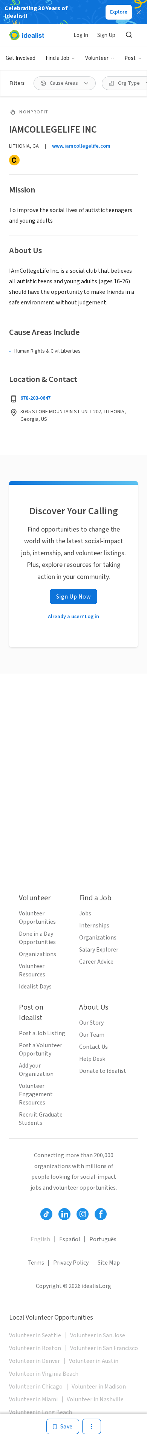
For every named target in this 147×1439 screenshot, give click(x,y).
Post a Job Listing (42, 1033)
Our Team (91, 1035)
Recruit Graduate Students (41, 1119)
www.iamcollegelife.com (81, 146)
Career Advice (96, 962)
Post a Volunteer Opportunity (40, 1049)
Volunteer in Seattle (35, 1335)
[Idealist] (26, 35)
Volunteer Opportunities (37, 917)
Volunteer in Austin (93, 1361)
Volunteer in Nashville (95, 1399)
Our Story (91, 1023)
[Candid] (14, 160)
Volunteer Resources (32, 970)
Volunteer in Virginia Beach (43, 1374)
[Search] (129, 35)
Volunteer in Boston (35, 1348)
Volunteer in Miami (33, 1399)
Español (69, 1239)
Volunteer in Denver (34, 1361)
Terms (36, 1263)
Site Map (109, 1263)
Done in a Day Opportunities (37, 938)
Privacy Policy (71, 1263)
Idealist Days (35, 986)
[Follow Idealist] (46, 1214)
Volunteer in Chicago (36, 1386)
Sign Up (106, 35)
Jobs (85, 913)
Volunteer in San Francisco (104, 1348)
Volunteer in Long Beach (40, 1412)
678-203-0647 (35, 398)
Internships (94, 925)
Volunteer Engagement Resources (36, 1094)
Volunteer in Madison (99, 1386)
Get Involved (20, 58)
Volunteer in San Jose (97, 1335)
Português (102, 1239)
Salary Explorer (98, 950)
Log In (81, 35)
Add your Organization (36, 1070)
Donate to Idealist (102, 1071)
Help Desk (92, 1059)
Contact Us (93, 1047)
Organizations (37, 954)
